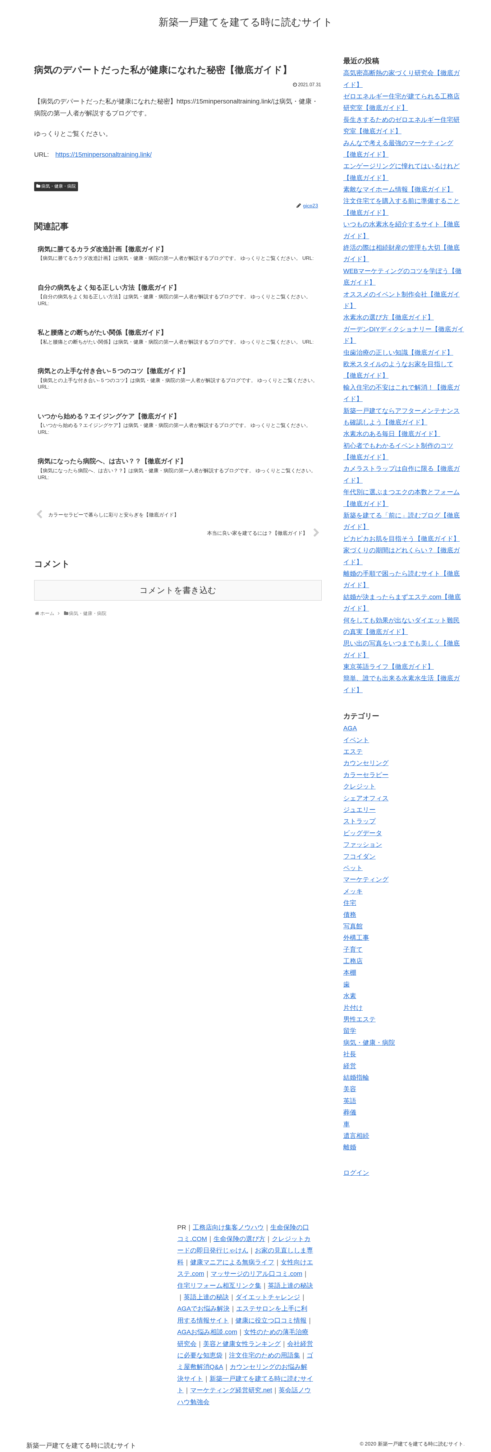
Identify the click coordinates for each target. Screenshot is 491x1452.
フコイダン (359, 856)
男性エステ (359, 1019)
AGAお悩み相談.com (207, 1332)
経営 (349, 1066)
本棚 (349, 972)
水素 (349, 996)
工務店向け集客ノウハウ (228, 1227)
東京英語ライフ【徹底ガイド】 (388, 666)
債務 (349, 914)
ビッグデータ (362, 833)
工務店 (353, 961)
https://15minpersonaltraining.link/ (103, 154)
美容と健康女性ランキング (242, 1343)
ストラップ (359, 821)
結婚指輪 (356, 1077)
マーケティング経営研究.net (231, 1390)
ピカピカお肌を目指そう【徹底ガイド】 (401, 538)
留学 (349, 1030)
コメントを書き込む (177, 590)
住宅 (349, 902)
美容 (349, 1089)
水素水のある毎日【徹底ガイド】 (391, 433)
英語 (349, 1100)
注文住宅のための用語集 (264, 1355)
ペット (353, 868)
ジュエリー (359, 809)
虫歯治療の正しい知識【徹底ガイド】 (398, 352)
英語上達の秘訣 (290, 1285)
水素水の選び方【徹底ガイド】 (388, 317)
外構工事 (356, 937)
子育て (353, 949)
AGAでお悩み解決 (203, 1308)
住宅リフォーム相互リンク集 (219, 1285)
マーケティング (366, 879)
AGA (350, 728)
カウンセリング (366, 763)
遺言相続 (356, 1135)
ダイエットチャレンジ (267, 1297)
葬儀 (349, 1112)
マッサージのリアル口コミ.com (256, 1273)
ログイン (356, 1172)
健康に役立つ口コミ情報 (271, 1320)
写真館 (353, 926)
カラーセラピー (366, 774)
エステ (353, 751)
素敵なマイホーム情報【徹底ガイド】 (398, 189)
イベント (356, 740)
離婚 (349, 1147)
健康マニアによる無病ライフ (232, 1262)
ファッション (362, 844)
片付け (353, 1007)
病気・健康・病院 (58, 186)
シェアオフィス (366, 798)
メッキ (353, 891)
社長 (349, 1054)
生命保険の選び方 (239, 1238)
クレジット (359, 786)
